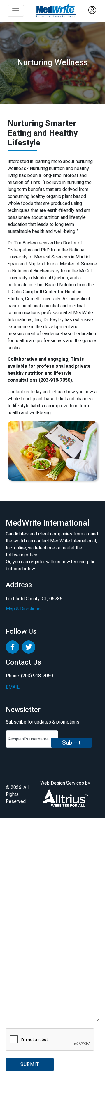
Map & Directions (23, 608)
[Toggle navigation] (16, 11)
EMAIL (13, 687)
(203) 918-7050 (36, 675)
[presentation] (50, 1039)
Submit (71, 742)
